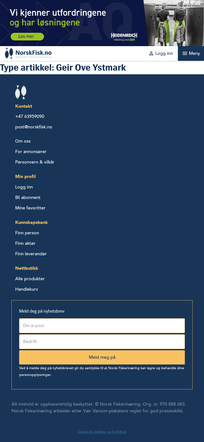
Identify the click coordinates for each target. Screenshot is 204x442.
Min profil (25, 176)
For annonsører (31, 151)
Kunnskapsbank (31, 222)
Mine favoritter (30, 208)
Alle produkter (30, 278)
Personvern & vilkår (34, 162)
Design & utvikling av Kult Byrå (102, 432)
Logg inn (24, 187)
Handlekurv (26, 289)
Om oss (23, 141)
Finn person (27, 233)
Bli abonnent (28, 197)
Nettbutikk (26, 268)
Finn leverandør (31, 254)
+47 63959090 (29, 116)
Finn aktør (25, 243)
